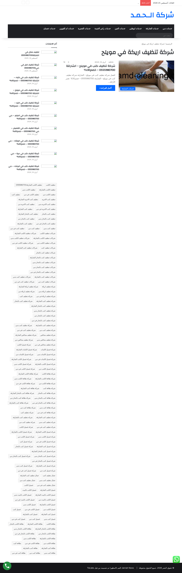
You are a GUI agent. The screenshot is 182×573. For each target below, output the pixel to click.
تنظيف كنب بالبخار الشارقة (28, 214)
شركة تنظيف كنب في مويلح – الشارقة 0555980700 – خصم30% (90, 68)
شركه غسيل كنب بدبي (24, 466)
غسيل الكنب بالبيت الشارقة (45, 495)
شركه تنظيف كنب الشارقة (45, 417)
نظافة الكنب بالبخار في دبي (24, 534)
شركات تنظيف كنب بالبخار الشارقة (42, 257)
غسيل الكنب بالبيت (29, 490)
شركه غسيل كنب (26, 442)
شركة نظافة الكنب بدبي (22, 379)
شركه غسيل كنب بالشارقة (45, 466)
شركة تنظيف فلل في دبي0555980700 (30, 66)
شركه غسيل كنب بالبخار (24, 446)
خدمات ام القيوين (66, 28)
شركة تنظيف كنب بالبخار (23, 301)
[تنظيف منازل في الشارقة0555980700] (49, 56)
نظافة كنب (17, 543)
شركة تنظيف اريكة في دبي (45, 296)
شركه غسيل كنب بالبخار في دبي (43, 461)
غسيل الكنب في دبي (32, 509)
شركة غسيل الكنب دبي (47, 369)
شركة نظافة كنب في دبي (46, 412)
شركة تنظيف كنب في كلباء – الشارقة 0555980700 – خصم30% (24, 79)
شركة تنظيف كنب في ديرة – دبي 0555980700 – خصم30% (25, 155)
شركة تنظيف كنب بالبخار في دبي (43, 320)
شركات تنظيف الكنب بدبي (20, 238)
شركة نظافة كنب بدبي (47, 408)
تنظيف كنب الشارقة (25, 209)
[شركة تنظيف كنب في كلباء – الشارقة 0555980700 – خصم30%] (49, 81)
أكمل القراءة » (106, 88)
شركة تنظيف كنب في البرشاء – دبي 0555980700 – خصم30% (23, 167)
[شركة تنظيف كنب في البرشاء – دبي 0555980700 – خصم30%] (49, 170)
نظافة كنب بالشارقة (30, 548)
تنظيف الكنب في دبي (31, 194)
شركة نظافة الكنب (48, 374)
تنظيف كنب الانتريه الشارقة (28, 199)
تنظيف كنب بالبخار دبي (26, 219)
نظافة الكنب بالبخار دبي (46, 534)
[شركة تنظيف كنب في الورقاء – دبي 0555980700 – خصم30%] (49, 144)
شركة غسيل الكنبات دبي (24, 354)
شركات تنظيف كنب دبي (46, 282)
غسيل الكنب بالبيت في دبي (25, 500)
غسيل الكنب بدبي (29, 504)
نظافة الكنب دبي (49, 543)
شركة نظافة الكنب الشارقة (28, 374)
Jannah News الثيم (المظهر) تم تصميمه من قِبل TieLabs (110, 568)
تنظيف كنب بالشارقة (24, 224)
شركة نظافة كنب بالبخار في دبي (43, 403)
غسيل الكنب (28, 485)
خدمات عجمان (49, 28)
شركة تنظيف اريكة (48, 287)
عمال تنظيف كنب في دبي (46, 485)
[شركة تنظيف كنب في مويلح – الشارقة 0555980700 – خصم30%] (49, 94)
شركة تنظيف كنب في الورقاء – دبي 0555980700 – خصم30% (23, 142)
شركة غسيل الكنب (24, 345)
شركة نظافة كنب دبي (28, 408)
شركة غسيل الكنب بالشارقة (45, 364)
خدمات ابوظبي (135, 28)
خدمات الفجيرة (84, 28)
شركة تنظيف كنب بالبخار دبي (44, 316)
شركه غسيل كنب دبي (47, 471)
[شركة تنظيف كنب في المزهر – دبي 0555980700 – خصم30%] (49, 119)
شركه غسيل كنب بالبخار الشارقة (43, 451)
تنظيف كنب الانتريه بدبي (46, 204)
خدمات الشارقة (152, 28)
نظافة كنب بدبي (49, 553)
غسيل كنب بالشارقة (30, 514)
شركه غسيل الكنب (26, 427)
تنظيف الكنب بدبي (28, 190)
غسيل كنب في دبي (18, 519)
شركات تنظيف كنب (48, 248)
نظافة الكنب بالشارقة (47, 538)
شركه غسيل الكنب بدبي (46, 437)
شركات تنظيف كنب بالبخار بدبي (44, 262)
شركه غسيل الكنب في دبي (45, 442)
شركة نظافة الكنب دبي (47, 383)
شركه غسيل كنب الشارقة (46, 446)
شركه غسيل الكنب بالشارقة (22, 432)
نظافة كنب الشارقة (48, 548)
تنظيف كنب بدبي (49, 228)
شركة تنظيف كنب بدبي (23, 325)
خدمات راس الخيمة (103, 28)
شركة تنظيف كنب (26, 296)
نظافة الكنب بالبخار (17, 524)
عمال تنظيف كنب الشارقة (29, 475)
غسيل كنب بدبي (49, 519)
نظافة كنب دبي (34, 553)
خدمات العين (120, 28)
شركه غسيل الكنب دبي (26, 437)
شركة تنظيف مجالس (47, 335)
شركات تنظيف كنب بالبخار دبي (44, 267)
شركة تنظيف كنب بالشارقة (45, 325)
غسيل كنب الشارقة (48, 514)
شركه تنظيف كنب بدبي (47, 422)
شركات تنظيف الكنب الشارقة (25, 233)
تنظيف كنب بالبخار (48, 214)
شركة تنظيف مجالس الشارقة (25, 335)
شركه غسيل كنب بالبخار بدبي (44, 456)
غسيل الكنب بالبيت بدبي (22, 495)
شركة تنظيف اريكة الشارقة (28, 287)
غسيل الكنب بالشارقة (47, 504)
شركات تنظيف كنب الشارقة (27, 248)
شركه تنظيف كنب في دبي (46, 427)
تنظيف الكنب (50, 185)
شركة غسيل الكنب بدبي (22, 364)
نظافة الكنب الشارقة (35, 524)
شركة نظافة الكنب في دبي (25, 383)
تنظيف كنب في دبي (17, 228)
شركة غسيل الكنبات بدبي (46, 354)
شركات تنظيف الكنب (47, 233)
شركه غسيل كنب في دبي (27, 471)
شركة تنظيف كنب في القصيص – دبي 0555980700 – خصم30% (25, 129)
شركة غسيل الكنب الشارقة (21, 359)
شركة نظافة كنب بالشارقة (18, 403)
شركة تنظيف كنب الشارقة (45, 301)
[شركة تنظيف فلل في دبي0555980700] (49, 68)
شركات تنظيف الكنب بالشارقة (44, 238)
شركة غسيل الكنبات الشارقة (26, 349)
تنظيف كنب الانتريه (48, 199)
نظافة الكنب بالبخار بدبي (22, 529)
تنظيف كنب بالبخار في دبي (45, 224)
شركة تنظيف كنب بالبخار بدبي (44, 311)
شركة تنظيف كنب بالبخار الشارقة (43, 306)
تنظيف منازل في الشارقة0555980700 (30, 53)
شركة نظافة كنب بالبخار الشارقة (22, 393)
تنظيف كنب (16, 194)
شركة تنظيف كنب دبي (47, 330)
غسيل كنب (17, 509)
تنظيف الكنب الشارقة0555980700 (29, 185)
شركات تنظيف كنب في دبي (24, 282)
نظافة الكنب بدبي (29, 538)
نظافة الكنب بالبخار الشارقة (45, 529)
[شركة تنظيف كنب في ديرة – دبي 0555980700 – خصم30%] (49, 157)
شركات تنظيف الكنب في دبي (22, 243)
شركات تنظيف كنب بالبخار (45, 253)
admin (111, 62)
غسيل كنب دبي (34, 519)
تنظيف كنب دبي (34, 228)
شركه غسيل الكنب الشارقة (45, 432)
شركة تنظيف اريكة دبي (26, 291)
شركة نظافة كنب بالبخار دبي (20, 398)
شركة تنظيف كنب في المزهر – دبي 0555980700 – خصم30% (24, 117)
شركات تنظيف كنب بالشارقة (45, 277)
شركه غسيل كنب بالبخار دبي (20, 456)
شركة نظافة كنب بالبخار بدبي (44, 398)
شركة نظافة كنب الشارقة (30, 388)
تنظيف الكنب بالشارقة (47, 190)
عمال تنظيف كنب (49, 475)
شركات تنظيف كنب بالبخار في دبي (42, 272)
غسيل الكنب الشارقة (47, 490)
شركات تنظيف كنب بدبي (22, 277)
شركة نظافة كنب (49, 388)
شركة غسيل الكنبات (48, 349)
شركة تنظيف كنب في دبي (26, 330)
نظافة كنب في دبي (18, 553)
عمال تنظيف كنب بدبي (47, 480)
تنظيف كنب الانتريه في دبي (45, 209)
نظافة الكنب (50, 524)
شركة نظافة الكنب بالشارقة (45, 379)
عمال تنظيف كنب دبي (27, 480)
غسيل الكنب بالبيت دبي (47, 500)
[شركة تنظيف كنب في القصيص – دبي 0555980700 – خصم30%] (49, 132)
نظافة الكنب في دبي (32, 543)
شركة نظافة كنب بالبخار (46, 393)
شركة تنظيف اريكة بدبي (47, 291)
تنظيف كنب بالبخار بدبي (46, 219)
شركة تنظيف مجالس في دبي (45, 345)
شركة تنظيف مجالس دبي (24, 340)
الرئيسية (169, 44)
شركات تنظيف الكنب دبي (46, 243)
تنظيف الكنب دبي (49, 194)
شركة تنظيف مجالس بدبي (46, 340)
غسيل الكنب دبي (49, 509)
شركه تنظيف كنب (27, 412)
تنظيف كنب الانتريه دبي (26, 204)
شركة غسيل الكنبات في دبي (45, 359)
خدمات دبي (167, 28)
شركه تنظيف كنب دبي (27, 422)
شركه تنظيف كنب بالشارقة (22, 417)
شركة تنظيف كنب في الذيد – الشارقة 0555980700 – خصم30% (24, 104)
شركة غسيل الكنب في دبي (25, 369)
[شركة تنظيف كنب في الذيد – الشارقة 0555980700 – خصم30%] (49, 106)
